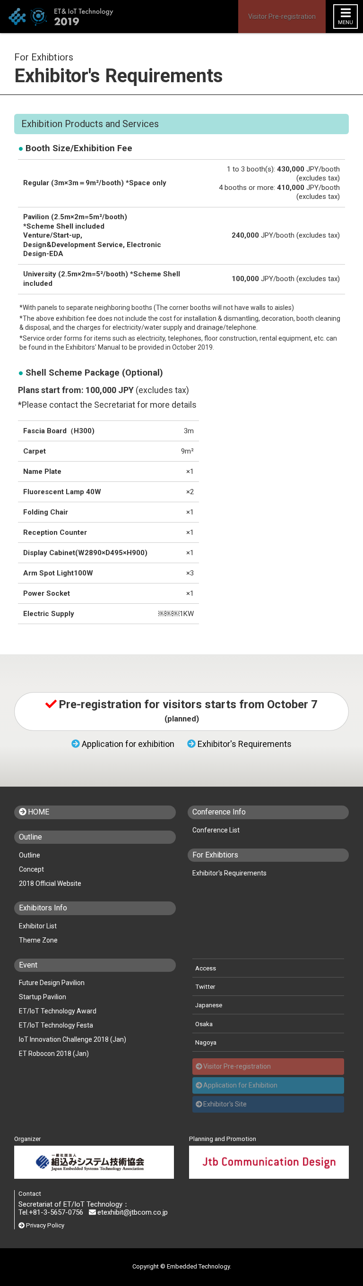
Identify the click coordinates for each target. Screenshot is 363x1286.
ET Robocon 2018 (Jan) (54, 1053)
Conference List (216, 830)
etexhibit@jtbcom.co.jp (132, 1212)
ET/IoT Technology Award (57, 1011)
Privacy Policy (45, 1225)
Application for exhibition (128, 744)
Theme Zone (38, 940)
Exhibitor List (38, 926)
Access (205, 968)
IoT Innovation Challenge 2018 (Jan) (72, 1039)
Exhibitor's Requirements (245, 744)
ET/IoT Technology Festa (56, 1025)
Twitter (205, 986)
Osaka (204, 1024)
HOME (38, 812)
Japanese (208, 1005)
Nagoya (205, 1042)
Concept (31, 869)
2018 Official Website (50, 883)
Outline (29, 855)
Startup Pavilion (42, 997)
